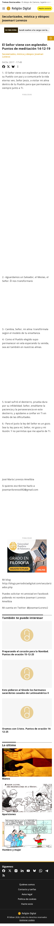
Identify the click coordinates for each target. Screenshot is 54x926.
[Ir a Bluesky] (35, 870)
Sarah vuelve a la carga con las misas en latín (34, 30)
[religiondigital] (27, 913)
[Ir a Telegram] (47, 870)
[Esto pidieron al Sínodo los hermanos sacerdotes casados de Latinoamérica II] (27, 674)
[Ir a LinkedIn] (23, 870)
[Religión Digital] (19, 8)
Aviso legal (27, 894)
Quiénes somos (27, 884)
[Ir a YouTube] (29, 870)
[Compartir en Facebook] (3, 66)
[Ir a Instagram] (16, 870)
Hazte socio (27, 904)
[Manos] (27, 762)
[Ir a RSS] (4, 875)
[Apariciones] (27, 798)
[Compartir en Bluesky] (13, 66)
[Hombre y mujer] (27, 833)
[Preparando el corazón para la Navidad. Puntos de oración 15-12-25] (27, 635)
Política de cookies (27, 899)
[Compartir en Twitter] (8, 66)
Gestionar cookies (27, 920)
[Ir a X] (10, 870)
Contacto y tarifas (27, 889)
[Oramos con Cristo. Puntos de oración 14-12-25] (27, 712)
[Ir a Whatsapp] (41, 870)
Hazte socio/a (45, 8)
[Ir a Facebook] (4, 870)
